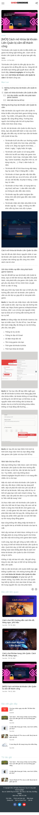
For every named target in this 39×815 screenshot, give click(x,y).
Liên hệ (30, 800)
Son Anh (3, 60)
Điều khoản (30, 798)
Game (3, 35)
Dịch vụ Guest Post (20, 800)
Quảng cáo (10, 800)
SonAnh (11, 712)
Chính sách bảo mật (19, 798)
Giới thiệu (8, 798)
